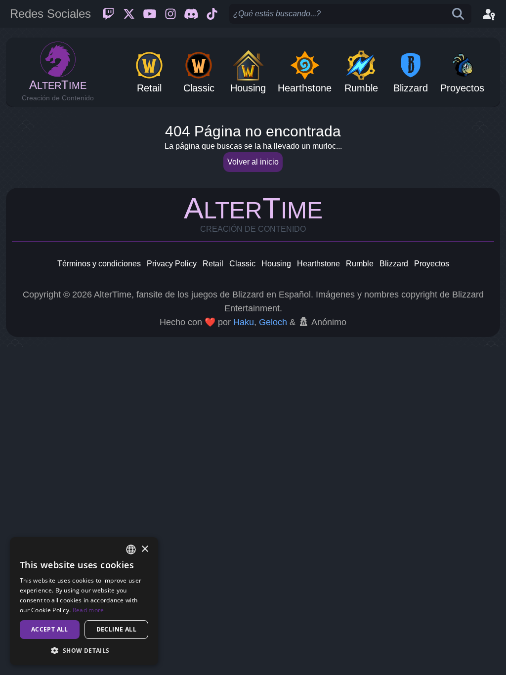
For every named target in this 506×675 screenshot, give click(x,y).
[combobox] (131, 549)
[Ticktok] (212, 14)
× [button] (144, 549)
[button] (84, 650)
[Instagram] (170, 14)
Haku (243, 322)
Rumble (360, 263)
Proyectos (431, 263)
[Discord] (191, 14)
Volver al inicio (253, 162)
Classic (242, 263)
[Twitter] (129, 14)
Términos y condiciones (99, 263)
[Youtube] (149, 14)
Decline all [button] (116, 629)
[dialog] (84, 601)
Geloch (273, 322)
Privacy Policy (172, 263)
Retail (213, 263)
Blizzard (394, 263)
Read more (88, 610)
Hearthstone (318, 263)
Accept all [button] (49, 629)
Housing (276, 263)
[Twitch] (108, 14)
